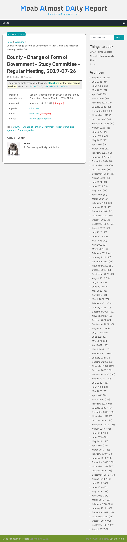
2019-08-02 (63, 86)
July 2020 (97, 382)
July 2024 (97, 182)
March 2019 (98, 449)
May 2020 (97, 391)
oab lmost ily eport (63, 8)
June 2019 (97, 437)
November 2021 (100, 316)
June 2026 (97, 86)
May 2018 (97, 491)
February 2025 (99, 152)
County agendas (26, 130)
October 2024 (99, 169)
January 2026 (99, 106)
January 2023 (99, 257)
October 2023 (99, 219)
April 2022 (97, 295)
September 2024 (100, 173)
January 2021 (99, 357)
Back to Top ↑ (117, 538)
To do (92, 64)
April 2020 (97, 395)
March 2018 (98, 499)
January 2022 (99, 307)
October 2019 (99, 420)
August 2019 (98, 428)
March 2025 (98, 148)
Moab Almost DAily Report (15, 538)
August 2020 (98, 378)
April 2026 (97, 94)
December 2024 (100, 161)
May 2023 (97, 240)
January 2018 (99, 508)
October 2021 (99, 320)
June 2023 (97, 236)
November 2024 (100, 165)
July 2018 (97, 483)
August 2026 (98, 77)
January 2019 (99, 458)
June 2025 (97, 136)
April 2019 (97, 445)
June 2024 (97, 186)
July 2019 (97, 433)
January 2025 (99, 157)
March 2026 (98, 98)
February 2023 (99, 253)
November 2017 (100, 516)
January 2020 (99, 407)
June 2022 (97, 286)
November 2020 (100, 366)
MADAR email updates (101, 51)
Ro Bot (16, 77)
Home (10, 42)
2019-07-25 (36, 86)
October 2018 (99, 470)
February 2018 (99, 504)
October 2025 (99, 119)
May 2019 (97, 441)
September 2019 (100, 424)
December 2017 (100, 512)
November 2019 (100, 416)
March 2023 (98, 249)
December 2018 (100, 462)
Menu (5, 23)
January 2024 (99, 207)
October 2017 (99, 520)
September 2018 (100, 474)
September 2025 (100, 123)
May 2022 (97, 290)
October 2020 (99, 370)
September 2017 (100, 525)
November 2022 (100, 265)
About (93, 60)
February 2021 (99, 353)
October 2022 (99, 270)
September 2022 (100, 274)
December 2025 (100, 111)
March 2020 (98, 399)
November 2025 (100, 115)
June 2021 (97, 336)
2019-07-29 (49, 86)
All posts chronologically (102, 56)
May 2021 (97, 341)
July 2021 (97, 332)
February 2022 (99, 303)
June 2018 (97, 487)
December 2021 (100, 311)
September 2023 (100, 224)
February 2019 (99, 453)
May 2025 (97, 140)
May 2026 (97, 90)
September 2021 (100, 324)
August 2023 (98, 228)
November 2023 (100, 215)
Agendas (19, 42)
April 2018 (97, 495)
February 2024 (99, 203)
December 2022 (100, 261)
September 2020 (100, 374)
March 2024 (98, 198)
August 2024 (98, 178)
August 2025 (98, 127)
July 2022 (97, 282)
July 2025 (97, 132)
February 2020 (99, 403)
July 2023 (97, 232)
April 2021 (97, 345)
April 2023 (97, 244)
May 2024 (97, 190)
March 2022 (98, 299)
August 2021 (98, 328)
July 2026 (97, 81)
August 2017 (98, 529)
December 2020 (100, 362)
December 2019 (100, 412)
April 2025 (97, 144)
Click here (53, 83)
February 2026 (99, 102)
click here (34, 108)
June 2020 (97, 387)
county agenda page (40, 118)
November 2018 (100, 466)
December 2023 (100, 211)
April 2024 (97, 194)
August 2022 (98, 278)
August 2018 (98, 479)
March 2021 (98, 349)
